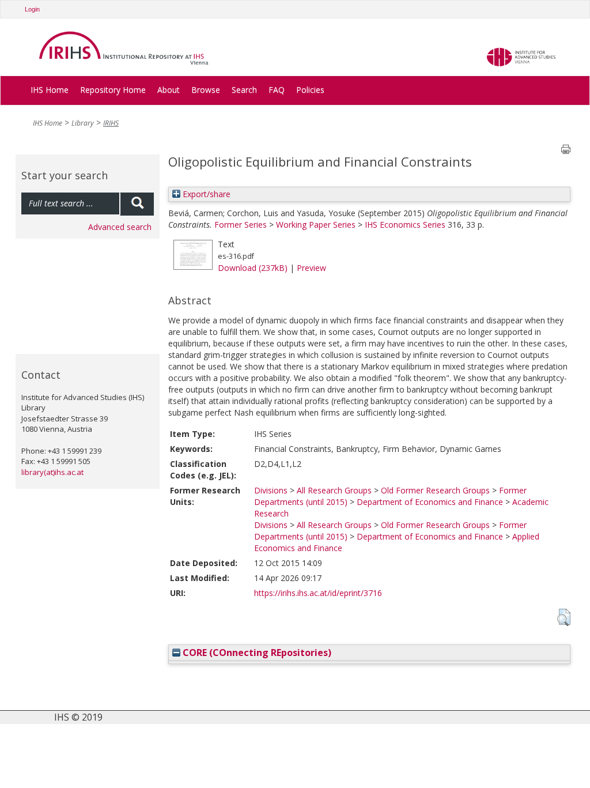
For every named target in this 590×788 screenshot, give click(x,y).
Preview (311, 267)
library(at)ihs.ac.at (52, 472)
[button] (563, 617)
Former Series (240, 224)
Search (244, 89)
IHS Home (50, 89)
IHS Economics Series (405, 224)
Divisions (271, 490)
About (168, 89)
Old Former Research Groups (435, 490)
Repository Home (113, 89)
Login (32, 9)
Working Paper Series (315, 224)
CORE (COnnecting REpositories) (255, 652)
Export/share (205, 193)
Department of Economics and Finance (430, 501)
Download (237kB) (253, 267)
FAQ (276, 89)
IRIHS (111, 123)
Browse (205, 89)
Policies (310, 89)
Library (82, 123)
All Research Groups (334, 490)
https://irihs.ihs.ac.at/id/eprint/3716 (318, 592)
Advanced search (120, 226)
